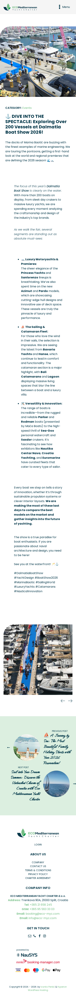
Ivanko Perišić (48, 986)
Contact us (38, 866)
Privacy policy (38, 874)
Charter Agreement (38, 878)
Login (38, 844)
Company (38, 862)
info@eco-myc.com (38, 918)
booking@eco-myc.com (38, 914)
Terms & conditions (38, 870)
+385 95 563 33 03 (38, 909)
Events (27, 108)
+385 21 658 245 (38, 905)
